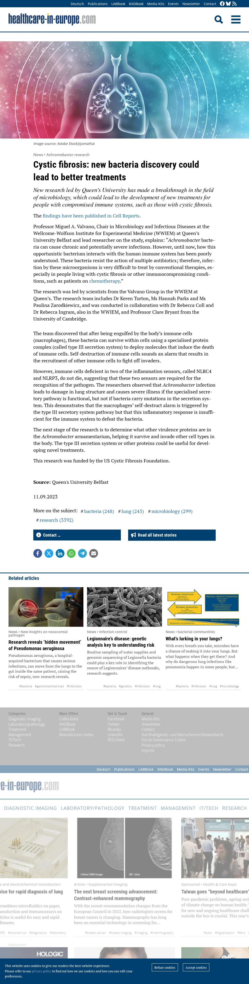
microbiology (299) (172, 511)
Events (173, 3)
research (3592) (56, 520)
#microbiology (229, 686)
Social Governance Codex (164, 739)
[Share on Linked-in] (60, 553)
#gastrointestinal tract (49, 686)
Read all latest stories (156, 535)
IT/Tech (15, 739)
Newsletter (191, 3)
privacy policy (41, 971)
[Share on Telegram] (82, 553)
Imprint (148, 750)
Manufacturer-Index (76, 734)
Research (17, 745)
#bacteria (25, 686)
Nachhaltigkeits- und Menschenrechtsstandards (182, 734)
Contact (210, 3)
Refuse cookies (164, 967)
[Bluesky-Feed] (228, 4)
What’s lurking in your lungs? (194, 639)
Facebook (116, 719)
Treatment (17, 729)
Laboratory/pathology (27, 724)
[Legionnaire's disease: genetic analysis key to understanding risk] (124, 607)
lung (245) (133, 511)
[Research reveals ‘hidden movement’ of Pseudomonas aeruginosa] (46, 607)
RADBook (136, 3)
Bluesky (114, 729)
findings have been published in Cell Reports (91, 215)
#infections (74, 686)
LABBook (118, 3)
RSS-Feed (116, 739)
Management (20, 734)
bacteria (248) (99, 511)
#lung (156, 686)
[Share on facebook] (37, 553)
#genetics (125, 686)
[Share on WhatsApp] (71, 553)
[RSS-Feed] (234, 4)
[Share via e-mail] (93, 553)
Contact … (51, 535)
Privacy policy (153, 745)
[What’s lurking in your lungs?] (203, 607)
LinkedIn (115, 734)
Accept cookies (196, 967)
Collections (68, 719)
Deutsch (77, 3)
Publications (98, 3)
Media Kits (155, 3)
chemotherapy (104, 281)
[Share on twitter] (48, 553)
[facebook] (222, 4)
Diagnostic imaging (25, 719)
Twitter (114, 724)
